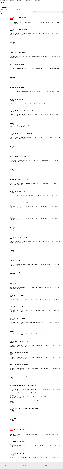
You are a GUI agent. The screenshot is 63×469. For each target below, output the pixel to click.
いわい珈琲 (2, 2)
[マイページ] (61, 2)
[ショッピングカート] (59, 2)
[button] (49, 2)
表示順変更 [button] (34, 11)
